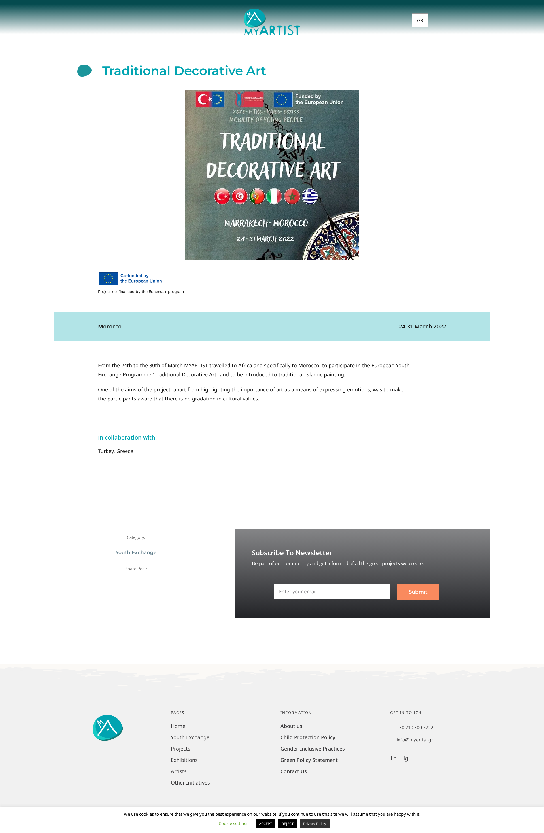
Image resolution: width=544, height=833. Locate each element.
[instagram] (469, 19)
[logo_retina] (272, 11)
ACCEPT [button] (265, 823)
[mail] (150, 578)
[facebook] (460, 19)
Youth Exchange (136, 552)
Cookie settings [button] (233, 823)
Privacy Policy (314, 823)
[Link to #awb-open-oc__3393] (101, 19)
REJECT (288, 823)
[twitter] (131, 578)
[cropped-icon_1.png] (108, 713)
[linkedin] (141, 578)
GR (420, 20)
